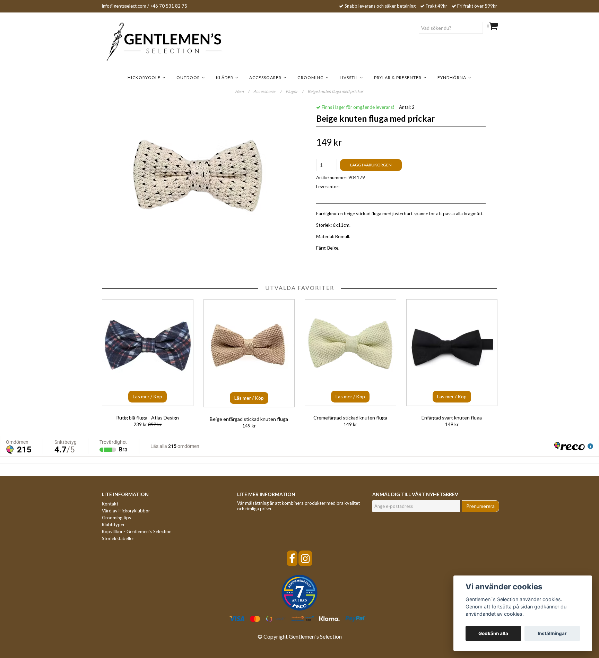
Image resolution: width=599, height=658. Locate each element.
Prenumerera (480, 506)
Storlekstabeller (118, 538)
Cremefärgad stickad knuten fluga (350, 418)
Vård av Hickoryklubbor (126, 510)
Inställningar (552, 633)
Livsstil (350, 77)
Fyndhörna (452, 77)
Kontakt (110, 504)
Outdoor (189, 77)
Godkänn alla (493, 633)
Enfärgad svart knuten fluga (452, 418)
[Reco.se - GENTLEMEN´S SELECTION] (299, 593)
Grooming (311, 77)
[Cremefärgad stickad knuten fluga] (350, 352)
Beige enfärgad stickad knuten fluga (249, 419)
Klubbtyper (113, 524)
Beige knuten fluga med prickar (335, 91)
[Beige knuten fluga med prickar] (198, 174)
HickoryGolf (145, 77)
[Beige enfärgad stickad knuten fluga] (249, 353)
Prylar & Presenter (399, 77)
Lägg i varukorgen (371, 164)
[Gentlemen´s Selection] (154, 42)
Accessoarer (266, 77)
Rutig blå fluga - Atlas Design (147, 418)
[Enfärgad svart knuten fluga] (452, 352)
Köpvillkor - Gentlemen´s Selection (137, 531)
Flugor (294, 91)
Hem (242, 91)
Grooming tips (116, 517)
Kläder (225, 77)
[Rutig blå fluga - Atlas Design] (147, 352)
